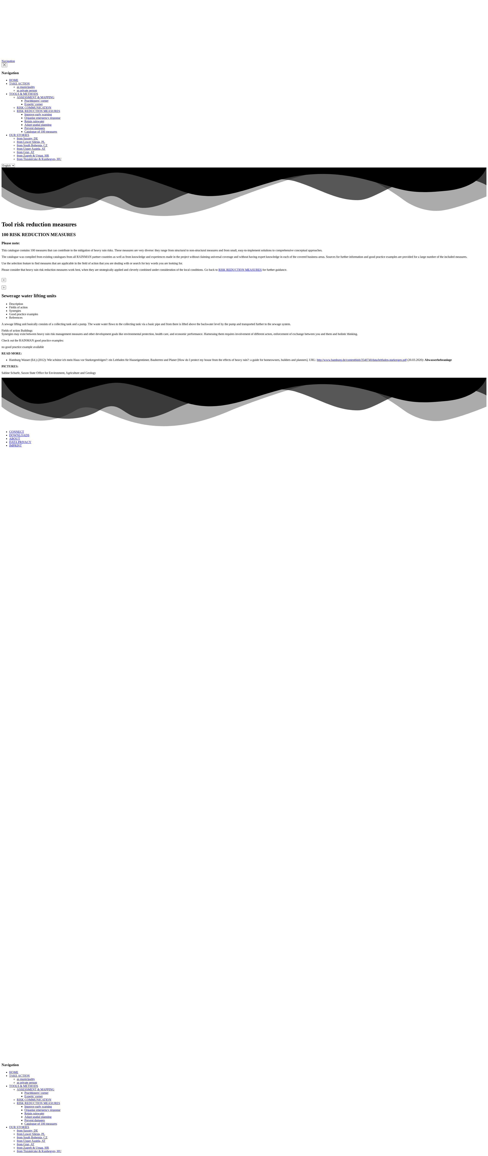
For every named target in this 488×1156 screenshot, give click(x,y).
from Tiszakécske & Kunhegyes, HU (39, 159)
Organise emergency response (42, 117)
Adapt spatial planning (37, 124)
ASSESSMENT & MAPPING (35, 97)
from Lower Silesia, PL (31, 141)
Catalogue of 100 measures (40, 131)
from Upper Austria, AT (31, 148)
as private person (27, 90)
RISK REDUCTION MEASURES (38, 111)
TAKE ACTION (19, 83)
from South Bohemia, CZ (32, 145)
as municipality (26, 87)
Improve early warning (38, 114)
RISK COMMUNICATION (34, 107)
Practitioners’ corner (36, 100)
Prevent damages (34, 128)
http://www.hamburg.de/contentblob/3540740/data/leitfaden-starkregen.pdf (362, 360)
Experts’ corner (33, 104)
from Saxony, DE (27, 138)
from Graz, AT (25, 152)
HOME (13, 80)
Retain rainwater (34, 121)
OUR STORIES (19, 135)
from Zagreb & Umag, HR (33, 155)
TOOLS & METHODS (23, 93)
